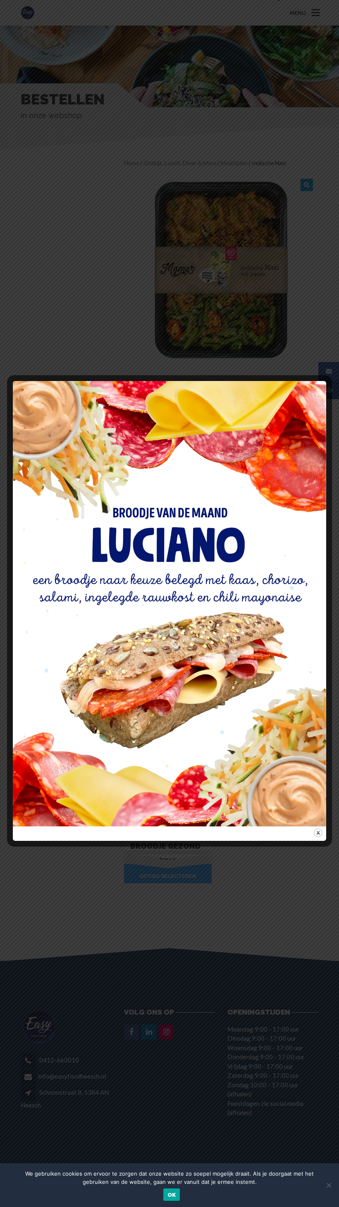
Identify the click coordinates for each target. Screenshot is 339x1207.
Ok (171, 1195)
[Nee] (329, 1185)
